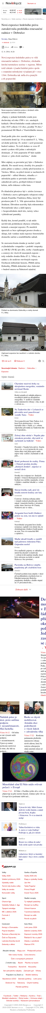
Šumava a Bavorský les (11, 934)
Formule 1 (6, 915)
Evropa (17, 547)
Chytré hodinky (33, 983)
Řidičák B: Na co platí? (33, 937)
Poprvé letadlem (8, 931)
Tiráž (39, 996)
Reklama (23, 996)
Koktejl (17, 521)
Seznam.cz (31, 3)
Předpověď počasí (34, 951)
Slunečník (22, 967)
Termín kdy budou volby (11, 886)
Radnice (21, 368)
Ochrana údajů (36, 998)
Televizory (21, 983)
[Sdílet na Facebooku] (39, 361)
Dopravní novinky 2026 (33, 934)
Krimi (16, 418)
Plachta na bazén (31, 963)
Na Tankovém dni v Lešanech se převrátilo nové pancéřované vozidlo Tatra (29, 412)
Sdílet (16, 47)
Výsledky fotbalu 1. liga (11, 905)
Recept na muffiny (31, 905)
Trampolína (12, 967)
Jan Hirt (27, 883)
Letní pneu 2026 (30, 927)
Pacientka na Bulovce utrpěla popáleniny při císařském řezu (28, 566)
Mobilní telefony (32, 975)
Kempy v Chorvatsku (10, 927)
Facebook (7, 996)
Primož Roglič (29, 889)
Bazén (20, 963)
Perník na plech (30, 919)
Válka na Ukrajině (21, 392)
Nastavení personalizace (30, 1001)
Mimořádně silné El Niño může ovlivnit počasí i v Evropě (22, 786)
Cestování (18, 496)
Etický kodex (23, 998)
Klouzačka (32, 967)
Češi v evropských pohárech (22, 959)
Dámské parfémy (24, 979)
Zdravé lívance (30, 908)
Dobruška (31, 368)
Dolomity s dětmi (8, 944)
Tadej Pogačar (29, 886)
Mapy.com (21, 951)
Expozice (4, 372)
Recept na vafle (30, 915)
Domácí (17, 472)
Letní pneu (37, 979)
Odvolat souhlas (12, 1001)
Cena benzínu (29, 955)
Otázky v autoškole (31, 941)
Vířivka (38, 971)
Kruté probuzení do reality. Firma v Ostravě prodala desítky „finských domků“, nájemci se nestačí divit (30, 465)
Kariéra (32, 996)
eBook (7, 47)
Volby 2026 (6, 876)
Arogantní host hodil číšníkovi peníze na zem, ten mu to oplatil (29, 514)
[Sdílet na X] (43, 361)
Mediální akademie (9, 998)
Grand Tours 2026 (31, 893)
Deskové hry (10, 983)
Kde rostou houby (15, 955)
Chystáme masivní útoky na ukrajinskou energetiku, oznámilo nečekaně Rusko (29, 386)
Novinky (4, 39)
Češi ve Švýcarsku (9, 937)
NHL (3, 919)
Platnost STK (29, 944)
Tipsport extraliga (8, 908)
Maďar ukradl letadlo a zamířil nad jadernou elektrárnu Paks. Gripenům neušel (28, 541)
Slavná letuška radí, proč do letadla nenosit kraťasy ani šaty (28, 491)
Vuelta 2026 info (30, 876)
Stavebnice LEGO (9, 979)
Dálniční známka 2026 (33, 931)
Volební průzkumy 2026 (11, 879)
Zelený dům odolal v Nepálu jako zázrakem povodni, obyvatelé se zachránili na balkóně (30, 438)
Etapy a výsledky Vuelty (33, 879)
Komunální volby (8, 893)
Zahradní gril (29, 971)
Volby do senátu (8, 889)
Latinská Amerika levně (11, 941)
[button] (23, 95)
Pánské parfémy (22, 987)
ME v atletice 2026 (9, 912)
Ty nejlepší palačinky (32, 902)
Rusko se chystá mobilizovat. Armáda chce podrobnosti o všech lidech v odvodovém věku (33, 724)
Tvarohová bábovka (32, 912)
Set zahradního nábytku (12, 971)
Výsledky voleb (7, 883)
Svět (16, 444)
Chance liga (6, 902)
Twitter (15, 996)
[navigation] (3, 3)
